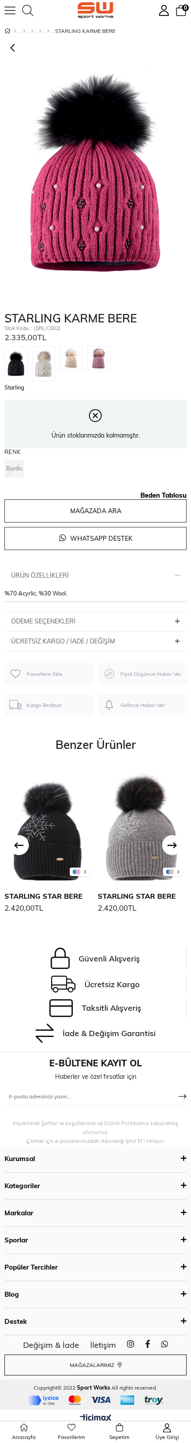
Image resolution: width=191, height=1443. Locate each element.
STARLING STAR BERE (43, 896)
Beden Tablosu (163, 495)
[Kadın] (24, 31)
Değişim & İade (51, 1345)
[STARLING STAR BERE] (48, 822)
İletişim (103, 1345)
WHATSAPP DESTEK (100, 539)
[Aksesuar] (40, 31)
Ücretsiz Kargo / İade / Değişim (63, 641)
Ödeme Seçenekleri (43, 621)
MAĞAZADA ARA (95, 511)
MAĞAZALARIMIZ (92, 1365)
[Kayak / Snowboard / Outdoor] (48, 31)
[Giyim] (32, 31)
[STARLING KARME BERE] (18, 362)
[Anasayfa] (15, 31)
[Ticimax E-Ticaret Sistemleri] (95, 1418)
